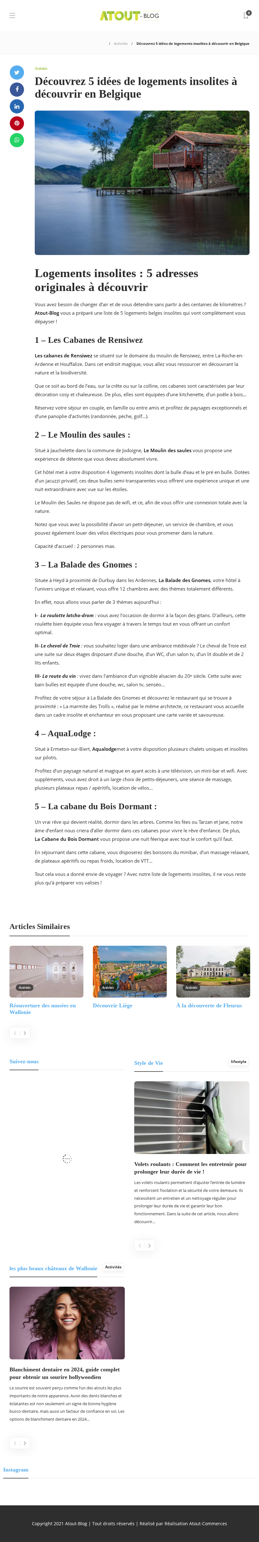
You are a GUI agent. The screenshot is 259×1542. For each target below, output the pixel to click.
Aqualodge (104, 749)
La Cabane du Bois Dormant (67, 839)
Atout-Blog (47, 313)
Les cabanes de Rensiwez (63, 355)
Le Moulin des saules (167, 450)
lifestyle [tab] (238, 1061)
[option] (46, 980)
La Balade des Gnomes (184, 580)
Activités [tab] (113, 1267)
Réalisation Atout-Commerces (196, 1524)
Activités (121, 43)
